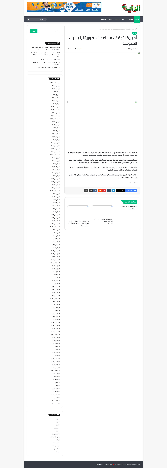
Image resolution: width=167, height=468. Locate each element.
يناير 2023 (56, 212)
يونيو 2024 (55, 161)
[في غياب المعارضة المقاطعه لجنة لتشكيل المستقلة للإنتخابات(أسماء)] (78, 212)
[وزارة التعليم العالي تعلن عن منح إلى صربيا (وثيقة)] (102, 211)
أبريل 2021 (56, 274)
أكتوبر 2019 (55, 328)
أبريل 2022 (55, 239)
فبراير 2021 (55, 280)
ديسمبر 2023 (55, 179)
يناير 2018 (56, 391)
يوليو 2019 (55, 337)
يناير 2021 (56, 283)
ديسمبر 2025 (55, 107)
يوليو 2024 (55, 158)
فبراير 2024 (55, 173)
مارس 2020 (55, 313)
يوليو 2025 (55, 122)
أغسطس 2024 (54, 155)
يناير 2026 (56, 104)
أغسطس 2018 (55, 370)
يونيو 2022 (55, 233)
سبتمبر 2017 (55, 403)
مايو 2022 (56, 236)
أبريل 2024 (55, 167)
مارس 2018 (55, 385)
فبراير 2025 (55, 137)
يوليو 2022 (55, 230)
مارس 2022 (55, 242)
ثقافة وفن (55, 434)
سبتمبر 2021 (55, 259)
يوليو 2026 (55, 86)
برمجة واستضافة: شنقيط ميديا (104, 464)
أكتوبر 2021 (55, 256)
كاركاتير (56, 449)
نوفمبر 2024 (55, 146)
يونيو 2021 (55, 268)
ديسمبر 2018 (55, 358)
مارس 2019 (55, 349)
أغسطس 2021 (55, 262)
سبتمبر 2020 (55, 295)
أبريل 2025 (55, 131)
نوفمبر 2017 (55, 397)
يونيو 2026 (55, 89)
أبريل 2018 (56, 382)
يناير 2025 (56, 140)
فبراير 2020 (55, 316)
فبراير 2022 (55, 245)
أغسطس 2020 (54, 298)
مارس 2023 (55, 206)
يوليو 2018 (55, 373)
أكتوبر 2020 (55, 292)
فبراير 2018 (55, 388)
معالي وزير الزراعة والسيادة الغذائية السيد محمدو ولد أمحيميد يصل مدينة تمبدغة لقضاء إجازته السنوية (45, 54)
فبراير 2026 (55, 101)
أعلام (57, 419)
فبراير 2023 (55, 209)
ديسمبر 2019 (55, 322)
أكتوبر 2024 (55, 149)
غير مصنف (55, 443)
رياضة (57, 440)
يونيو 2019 (55, 340)
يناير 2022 (56, 247)
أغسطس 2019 (55, 334)
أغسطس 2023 (54, 191)
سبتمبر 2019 (55, 331)
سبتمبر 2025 (55, 116)
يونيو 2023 (55, 197)
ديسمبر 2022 (55, 215)
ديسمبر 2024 (55, 143)
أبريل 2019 (56, 346)
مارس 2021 (55, 277)
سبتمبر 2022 (55, 224)
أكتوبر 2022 (55, 221)
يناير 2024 (56, 176)
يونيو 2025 (55, 125)
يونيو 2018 (55, 376)
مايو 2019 (56, 343)
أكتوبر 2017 (55, 400)
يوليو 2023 (55, 194)
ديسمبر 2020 (55, 286)
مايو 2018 (56, 379)
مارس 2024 (55, 170)
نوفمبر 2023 (55, 182)
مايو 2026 (56, 92)
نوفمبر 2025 (55, 110)
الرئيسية (133, 29)
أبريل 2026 (55, 95)
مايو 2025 (56, 128)
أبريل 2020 (55, 310)
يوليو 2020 (55, 301)
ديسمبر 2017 (55, 394)
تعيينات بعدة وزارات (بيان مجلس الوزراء (48, 67)
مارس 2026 (55, 98)
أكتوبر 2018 (55, 364)
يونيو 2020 (55, 304)
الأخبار (137, 19)
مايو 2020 (56, 307)
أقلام (123, 19)
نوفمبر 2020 (55, 289)
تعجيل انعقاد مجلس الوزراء (129, 206)
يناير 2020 (56, 319)
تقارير (57, 431)
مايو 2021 (56, 271)
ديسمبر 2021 (55, 250)
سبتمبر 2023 (55, 188)
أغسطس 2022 (54, 227)
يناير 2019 (56, 355)
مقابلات (130, 19)
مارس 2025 (55, 134)
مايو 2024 (56, 164)
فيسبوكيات (55, 446)
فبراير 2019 (55, 352)
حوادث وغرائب (55, 437)
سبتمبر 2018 (55, 367)
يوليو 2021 (55, 265)
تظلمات (117, 19)
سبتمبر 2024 (55, 152)
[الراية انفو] (131, 8)
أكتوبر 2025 (55, 113)
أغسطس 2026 (54, 83)
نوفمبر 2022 (55, 218)
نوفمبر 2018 (55, 361)
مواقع (110, 19)
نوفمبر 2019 (55, 325)
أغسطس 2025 (54, 119)
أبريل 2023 (55, 203)
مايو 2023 (56, 200)
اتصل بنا (103, 19)
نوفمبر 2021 (55, 253)
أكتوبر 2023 (55, 185)
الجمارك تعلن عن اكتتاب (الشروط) (49, 59)
